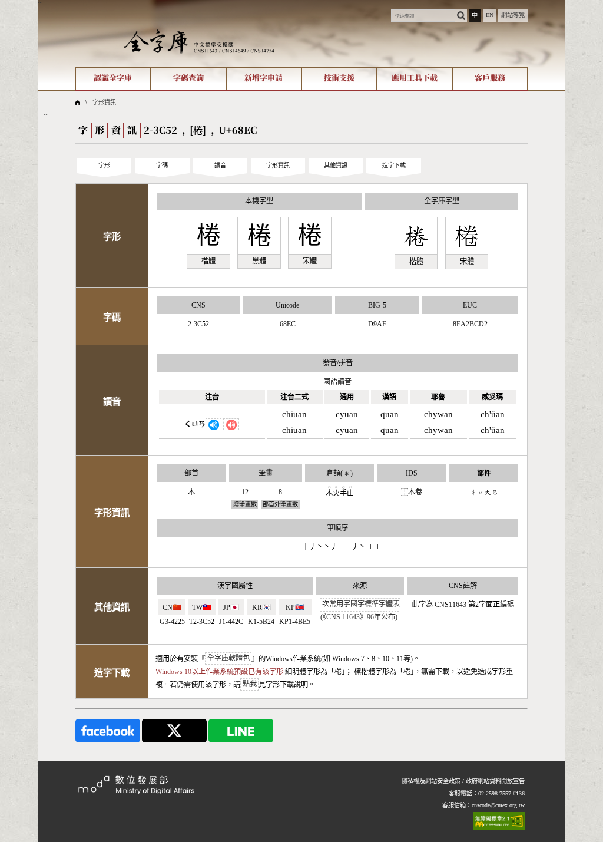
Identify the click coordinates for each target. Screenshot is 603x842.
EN (489, 15)
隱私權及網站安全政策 (431, 781)
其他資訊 (335, 165)
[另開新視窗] (107, 730)
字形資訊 (104, 102)
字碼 (162, 165)
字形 (104, 165)
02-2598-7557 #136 (501, 793)
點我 (250, 685)
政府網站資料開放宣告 (495, 781)
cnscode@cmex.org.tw (498, 805)
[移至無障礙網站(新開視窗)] (499, 821)
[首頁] (199, 41)
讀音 (220, 165)
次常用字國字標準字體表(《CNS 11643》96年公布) (359, 611)
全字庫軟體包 (228, 659)
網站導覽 (513, 15)
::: (40, 3)
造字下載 (394, 165)
